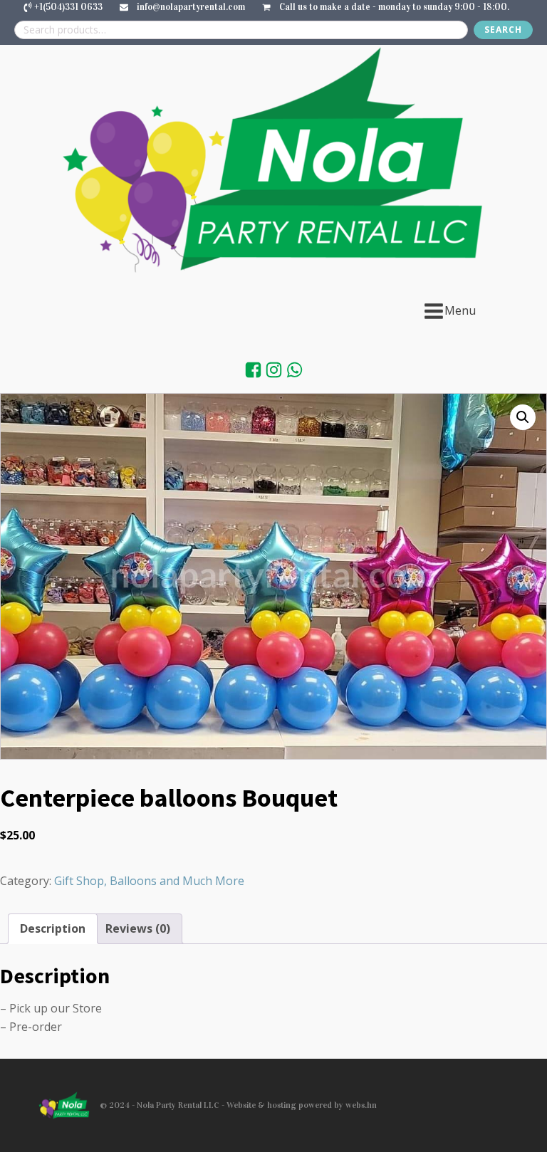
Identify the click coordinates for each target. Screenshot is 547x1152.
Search (503, 29)
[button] (523, 417)
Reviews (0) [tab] (137, 928)
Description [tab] (52, 928)
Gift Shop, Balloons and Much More (149, 881)
